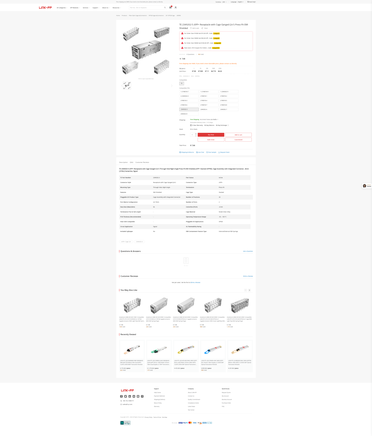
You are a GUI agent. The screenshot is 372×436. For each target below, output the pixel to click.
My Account (225, 396)
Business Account (227, 399)
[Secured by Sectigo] (125, 423)
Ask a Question (248, 251)
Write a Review (248, 276)
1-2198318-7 (185, 91)
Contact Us (191, 396)
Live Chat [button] (201, 152)
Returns (191, 152)
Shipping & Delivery (159, 399)
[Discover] (199, 423)
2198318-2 (223, 96)
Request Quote (226, 392)
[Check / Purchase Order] (209, 423)
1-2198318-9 (204, 91)
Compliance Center (193, 403)
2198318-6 (184, 105)
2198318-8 (223, 105)
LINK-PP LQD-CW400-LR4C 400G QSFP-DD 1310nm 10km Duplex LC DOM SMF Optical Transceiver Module (212, 362)
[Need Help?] (248, 2)
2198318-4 (203, 100)
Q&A (131, 162)
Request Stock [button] (224, 152)
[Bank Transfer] (204, 423)
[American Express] (194, 423)
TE (181, 83)
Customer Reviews (142, 162)
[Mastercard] (190, 423)
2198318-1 (203, 96)
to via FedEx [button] (208, 119)
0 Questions (190, 54)
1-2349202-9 (224, 91)
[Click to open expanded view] (146, 50)
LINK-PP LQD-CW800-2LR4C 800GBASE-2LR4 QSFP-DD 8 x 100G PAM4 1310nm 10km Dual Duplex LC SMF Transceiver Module (158, 362)
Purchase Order (226, 403)
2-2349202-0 (185, 96)
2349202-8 (184, 114)
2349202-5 (184, 109)
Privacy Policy (148, 417)
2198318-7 (203, 105)
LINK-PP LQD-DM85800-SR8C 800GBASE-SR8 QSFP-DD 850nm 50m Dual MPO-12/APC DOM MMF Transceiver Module (131, 362)
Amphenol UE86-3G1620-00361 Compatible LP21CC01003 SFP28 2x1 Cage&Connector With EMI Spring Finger (185, 319)
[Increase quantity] (195, 134)
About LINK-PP (192, 392)
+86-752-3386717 (128, 401)
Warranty (156, 406)
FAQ (223, 406)
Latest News (191, 406)
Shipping (184, 152)
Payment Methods (159, 396)
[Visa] (180, 423)
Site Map (164, 417)
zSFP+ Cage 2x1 (126, 242)
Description (123, 162)
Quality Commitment (194, 399)
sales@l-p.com (127, 404)
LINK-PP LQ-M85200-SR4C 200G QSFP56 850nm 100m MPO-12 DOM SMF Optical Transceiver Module (239, 362)
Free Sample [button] (212, 152)
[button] (228, 125)
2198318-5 (223, 100)
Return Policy (158, 403)
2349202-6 (203, 109)
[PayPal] (185, 423)
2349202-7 (223, 109)
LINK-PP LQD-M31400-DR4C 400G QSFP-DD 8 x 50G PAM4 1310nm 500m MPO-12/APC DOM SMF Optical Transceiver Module (185, 362)
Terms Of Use (157, 417)
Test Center (191, 410)
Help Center (157, 392)
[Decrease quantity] (195, 135)
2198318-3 (184, 100)
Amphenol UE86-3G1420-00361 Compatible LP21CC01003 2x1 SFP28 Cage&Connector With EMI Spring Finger (158, 319)
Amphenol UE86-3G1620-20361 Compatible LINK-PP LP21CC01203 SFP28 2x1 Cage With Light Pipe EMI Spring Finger (239, 319)
